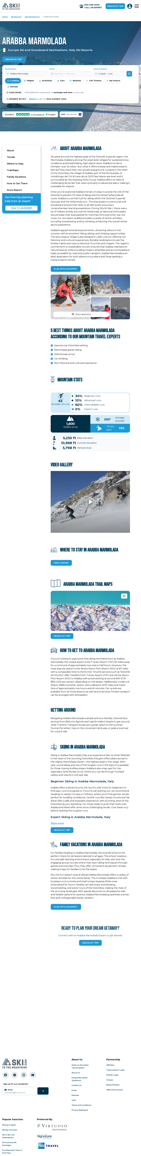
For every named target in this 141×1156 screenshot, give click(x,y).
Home (5, 17)
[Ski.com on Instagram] (23, 1075)
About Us (76, 1073)
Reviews (75, 1095)
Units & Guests (100, 69)
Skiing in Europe (9, 1130)
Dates (52, 69)
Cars (62, 80)
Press (74, 1090)
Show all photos (83, 314)
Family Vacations (16, 177)
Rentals (14, 87)
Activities (47, 80)
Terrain (11, 157)
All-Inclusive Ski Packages (9, 1143)
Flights (30, 80)
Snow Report (14, 190)
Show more (57, 823)
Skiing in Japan (9, 1125)
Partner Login (112, 1075)
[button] (70, 297)
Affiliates (110, 1065)
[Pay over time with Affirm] (71, 114)
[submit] (42, 1091)
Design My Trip (13, 59)
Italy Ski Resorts (32, 17)
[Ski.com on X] (14, 1075)
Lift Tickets (95, 80)
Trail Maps (13, 170)
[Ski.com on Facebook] (5, 1075)
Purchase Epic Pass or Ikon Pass (12, 1151)
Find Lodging (61, 563)
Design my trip (115, 6)
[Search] (129, 73)
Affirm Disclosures (114, 1090)
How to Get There (17, 183)
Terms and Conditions (81, 1105)
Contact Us (77, 1085)
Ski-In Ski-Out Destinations (8, 1136)
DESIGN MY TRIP (62, 636)
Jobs (74, 1100)
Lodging (14, 80)
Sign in (32, 99)
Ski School (114, 80)
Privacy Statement (80, 1110)
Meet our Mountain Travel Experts (80, 1066)
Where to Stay (15, 163)
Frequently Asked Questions (79, 1079)
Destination (10, 69)
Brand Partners (113, 1085)
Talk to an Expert (21, 208)
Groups (109, 1080)
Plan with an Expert (65, 269)
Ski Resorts (16, 17)
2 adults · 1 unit (105, 73)
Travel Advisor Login (115, 1070)
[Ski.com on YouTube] (32, 1075)
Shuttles (77, 80)
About (10, 150)
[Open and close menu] (136, 6)
